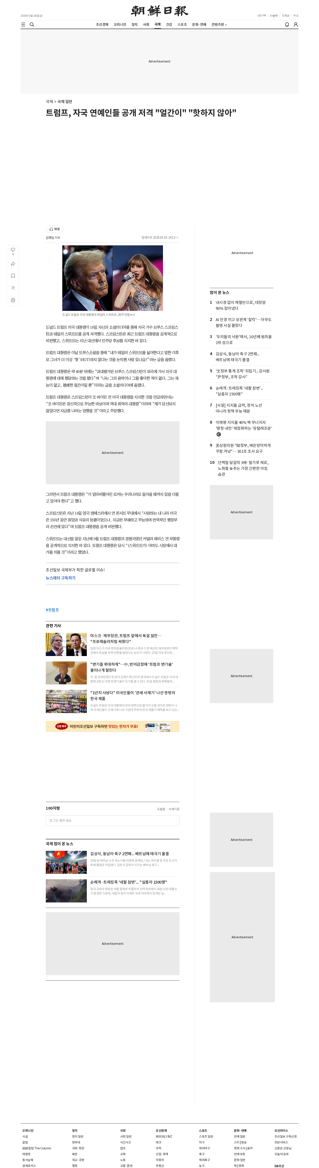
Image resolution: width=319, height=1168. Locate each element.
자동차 (160, 1160)
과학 (158, 1148)
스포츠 (203, 1131)
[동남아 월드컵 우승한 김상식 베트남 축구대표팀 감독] (66, 862)
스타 (236, 1142)
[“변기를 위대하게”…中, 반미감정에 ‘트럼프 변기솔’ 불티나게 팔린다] (66, 672)
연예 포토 (239, 1154)
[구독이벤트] (112, 726)
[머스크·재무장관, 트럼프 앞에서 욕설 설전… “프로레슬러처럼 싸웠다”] (66, 644)
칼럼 (25, 1142)
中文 (295, 15)
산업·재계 (162, 1154)
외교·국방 (78, 1160)
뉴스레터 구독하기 (61, 578)
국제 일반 (64, 101)
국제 (49, 101)
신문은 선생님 (283, 1148)
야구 (201, 1142)
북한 (74, 1154)
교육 (123, 1154)
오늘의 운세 (282, 1154)
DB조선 (279, 1166)
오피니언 (27, 1131)
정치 (74, 1131)
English (274, 15)
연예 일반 (239, 1136)
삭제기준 (174, 809)
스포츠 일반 (206, 1136)
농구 (201, 1166)
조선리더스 (281, 1131)
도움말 (161, 809)
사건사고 (125, 1142)
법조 (123, 1148)
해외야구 (204, 1148)
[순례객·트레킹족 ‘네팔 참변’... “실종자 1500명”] (66, 890)
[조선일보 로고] (159, 10)
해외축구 (204, 1160)
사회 (123, 1131)
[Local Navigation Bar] (23, 24)
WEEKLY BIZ (164, 1136)
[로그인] (295, 24)
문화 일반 (239, 1160)
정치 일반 (78, 1136)
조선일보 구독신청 (286, 1136)
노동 (123, 1160)
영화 (241, 1166)
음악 (250, 1148)
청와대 (76, 1142)
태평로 (26, 1154)
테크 (158, 1142)
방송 (244, 1142)
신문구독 (261, 15)
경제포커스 (29, 1166)
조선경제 (161, 1131)
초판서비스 (281, 1142)
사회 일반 (126, 1136)
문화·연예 (240, 1131)
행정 (74, 1166)
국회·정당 (78, 1148)
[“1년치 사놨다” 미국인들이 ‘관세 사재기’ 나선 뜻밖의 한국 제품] (66, 701)
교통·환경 (126, 1166)
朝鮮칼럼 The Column (36, 1148)
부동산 (160, 1166)
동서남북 (27, 1160)
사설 (25, 1136)
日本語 (285, 15)
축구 (201, 1154)
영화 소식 (239, 1148)
